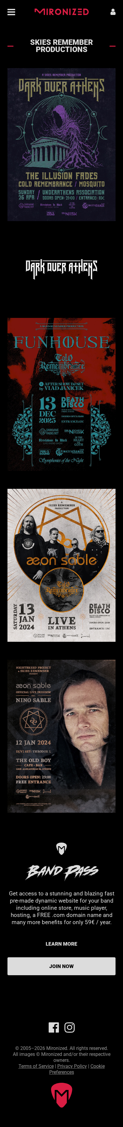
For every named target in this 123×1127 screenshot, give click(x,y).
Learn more (61, 944)
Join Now (61, 966)
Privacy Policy (72, 1066)
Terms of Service (36, 1066)
